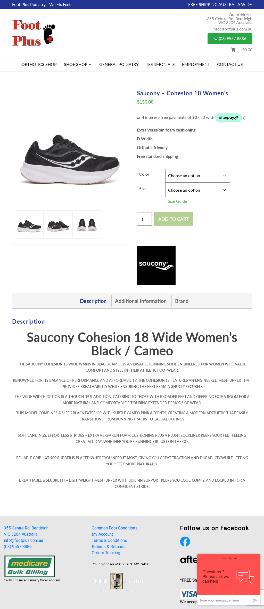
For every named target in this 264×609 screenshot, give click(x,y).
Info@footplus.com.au (232, 28)
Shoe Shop (75, 64)
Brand (181, 301)
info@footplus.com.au (23, 540)
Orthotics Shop (39, 64)
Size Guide (177, 201)
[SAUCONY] (156, 265)
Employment (196, 64)
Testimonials (160, 64)
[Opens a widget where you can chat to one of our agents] (228, 579)
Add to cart (173, 219)
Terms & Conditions (109, 540)
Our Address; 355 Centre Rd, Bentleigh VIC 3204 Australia (229, 18)
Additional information (141, 301)
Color (144, 173)
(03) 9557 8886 (232, 38)
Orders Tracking (106, 552)
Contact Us (230, 64)
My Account (102, 534)
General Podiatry (119, 64)
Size (143, 188)
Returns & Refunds (109, 546)
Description (93, 301)
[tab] (93, 301)
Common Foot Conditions (114, 528)
